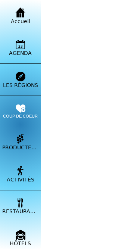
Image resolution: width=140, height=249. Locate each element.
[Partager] (91, 240)
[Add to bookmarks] (119, 240)
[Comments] (62, 240)
